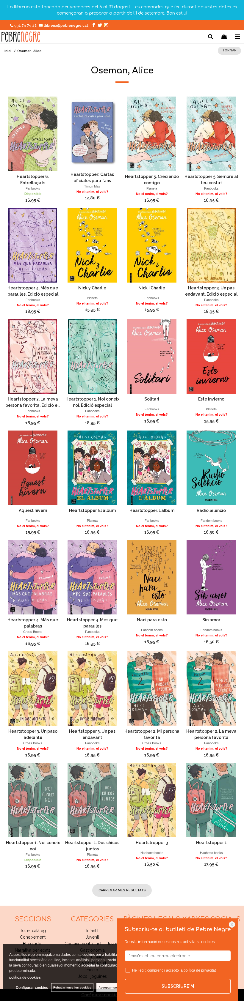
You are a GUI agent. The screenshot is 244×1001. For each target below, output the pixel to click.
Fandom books (211, 520)
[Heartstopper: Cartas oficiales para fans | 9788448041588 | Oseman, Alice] (92, 133)
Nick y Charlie (92, 288)
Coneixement (33, 937)
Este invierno (211, 399)
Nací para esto (152, 619)
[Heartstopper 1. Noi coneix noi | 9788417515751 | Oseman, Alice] (33, 800)
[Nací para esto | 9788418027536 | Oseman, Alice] (152, 577)
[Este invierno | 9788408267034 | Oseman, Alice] (211, 356)
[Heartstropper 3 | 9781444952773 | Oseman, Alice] (152, 800)
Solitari (151, 399)
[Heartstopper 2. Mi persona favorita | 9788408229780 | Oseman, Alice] (152, 688)
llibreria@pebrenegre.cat (66, 25)
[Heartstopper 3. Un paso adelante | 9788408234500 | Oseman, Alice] (33, 688)
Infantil (92, 930)
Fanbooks (33, 188)
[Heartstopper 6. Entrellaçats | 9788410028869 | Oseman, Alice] (33, 134)
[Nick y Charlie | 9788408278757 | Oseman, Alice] (92, 245)
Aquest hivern (33, 510)
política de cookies (25, 977)
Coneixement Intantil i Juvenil (92, 943)
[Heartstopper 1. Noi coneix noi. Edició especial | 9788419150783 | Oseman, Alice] (92, 356)
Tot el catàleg (33, 930)
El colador (33, 943)
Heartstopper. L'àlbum (151, 510)
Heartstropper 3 (152, 842)
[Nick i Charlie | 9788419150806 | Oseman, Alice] (152, 245)
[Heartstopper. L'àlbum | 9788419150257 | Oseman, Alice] (152, 468)
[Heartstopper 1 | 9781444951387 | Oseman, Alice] (211, 800)
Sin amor (211, 619)
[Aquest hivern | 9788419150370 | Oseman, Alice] (33, 468)
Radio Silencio (211, 510)
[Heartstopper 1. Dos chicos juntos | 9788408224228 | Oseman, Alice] (92, 800)
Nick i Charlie (151, 288)
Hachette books (151, 853)
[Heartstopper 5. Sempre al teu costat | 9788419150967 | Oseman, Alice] (211, 134)
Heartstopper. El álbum (92, 510)
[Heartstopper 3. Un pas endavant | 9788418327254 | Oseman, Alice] (92, 688)
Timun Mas (92, 186)
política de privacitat (200, 970)
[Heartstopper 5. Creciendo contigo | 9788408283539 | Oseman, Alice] (152, 134)
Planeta (151, 188)
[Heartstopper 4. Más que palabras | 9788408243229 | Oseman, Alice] (33, 577)
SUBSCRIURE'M (178, 986)
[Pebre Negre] (20, 37)
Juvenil (92, 937)
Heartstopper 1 (211, 842)
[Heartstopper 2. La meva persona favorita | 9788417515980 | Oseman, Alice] (211, 688)
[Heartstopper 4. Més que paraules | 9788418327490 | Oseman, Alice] (92, 577)
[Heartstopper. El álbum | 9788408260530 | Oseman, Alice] (92, 468)
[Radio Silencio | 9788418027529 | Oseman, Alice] (211, 468)
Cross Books (32, 631)
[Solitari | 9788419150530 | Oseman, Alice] (152, 356)
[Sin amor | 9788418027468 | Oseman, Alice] (211, 577)
